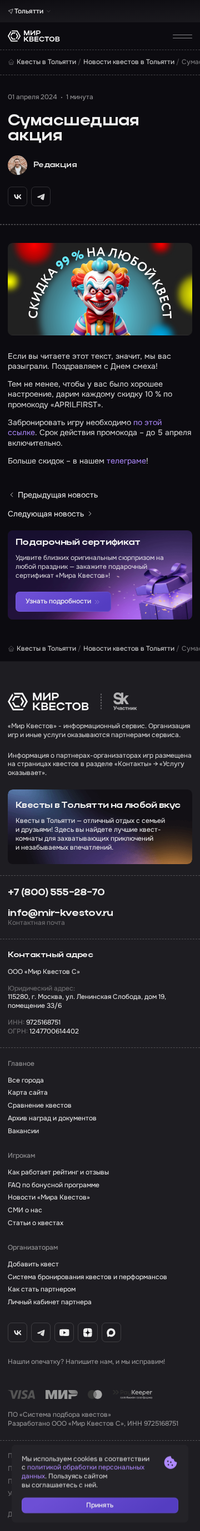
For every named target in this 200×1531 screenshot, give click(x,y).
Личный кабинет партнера (50, 1302)
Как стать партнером (42, 1289)
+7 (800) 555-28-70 (56, 893)
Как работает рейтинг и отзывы (58, 1172)
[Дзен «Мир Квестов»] (87, 1332)
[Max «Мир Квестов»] (111, 1332)
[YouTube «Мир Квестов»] (64, 1332)
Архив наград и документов (52, 1118)
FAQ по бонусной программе (53, 1185)
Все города (26, 1080)
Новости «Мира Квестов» (49, 1197)
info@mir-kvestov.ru (60, 913)
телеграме (126, 461)
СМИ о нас (25, 1210)
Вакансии (23, 1131)
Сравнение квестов (40, 1105)
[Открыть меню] (182, 36)
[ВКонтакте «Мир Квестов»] (17, 1332)
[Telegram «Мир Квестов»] (41, 1332)
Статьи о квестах (35, 1223)
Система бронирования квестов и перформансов (87, 1277)
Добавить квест (33, 1264)
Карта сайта (28, 1093)
